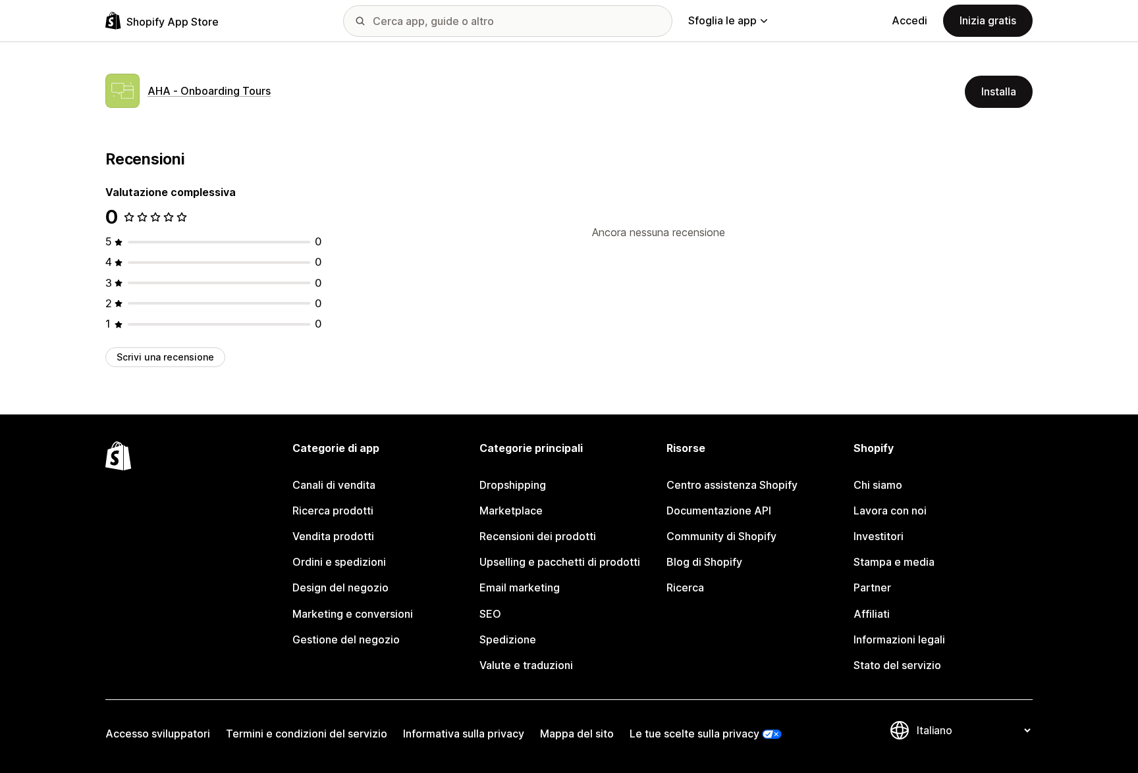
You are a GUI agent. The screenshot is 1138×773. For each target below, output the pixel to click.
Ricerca (685, 587)
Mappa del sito (577, 733)
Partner (872, 587)
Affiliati (871, 613)
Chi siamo (877, 484)
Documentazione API (718, 510)
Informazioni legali (899, 639)
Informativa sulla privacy (463, 733)
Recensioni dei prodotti (537, 536)
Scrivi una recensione (165, 356)
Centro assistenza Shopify (732, 484)
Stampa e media (894, 561)
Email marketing (519, 587)
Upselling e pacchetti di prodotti (559, 561)
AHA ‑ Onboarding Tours (209, 90)
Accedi (909, 20)
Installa (998, 91)
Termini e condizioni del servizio (306, 733)
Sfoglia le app (722, 20)
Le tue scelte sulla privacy (694, 733)
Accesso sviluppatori (157, 733)
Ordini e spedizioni (339, 561)
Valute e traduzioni (526, 665)
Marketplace (511, 510)
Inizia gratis (988, 20)
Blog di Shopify (704, 561)
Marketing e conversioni (352, 613)
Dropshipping (512, 484)
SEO (490, 613)
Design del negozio (340, 587)
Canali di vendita (333, 484)
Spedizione (507, 639)
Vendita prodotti (333, 536)
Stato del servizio (897, 665)
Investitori (878, 536)
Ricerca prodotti (332, 510)
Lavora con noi (890, 510)
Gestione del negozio (346, 639)
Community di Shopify (721, 536)
